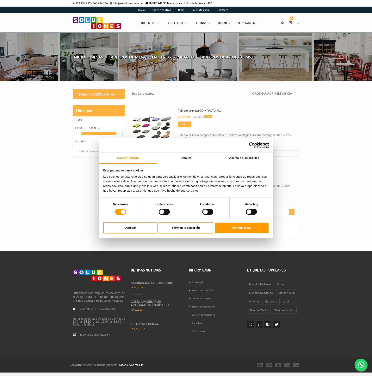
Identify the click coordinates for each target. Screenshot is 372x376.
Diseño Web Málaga (131, 364)
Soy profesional (200, 9)
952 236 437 (82, 3)
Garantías (197, 322)
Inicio (141, 9)
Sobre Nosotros (161, 9)
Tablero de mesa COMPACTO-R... (199, 110)
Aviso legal (197, 282)
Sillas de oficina (259, 310)
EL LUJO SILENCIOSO (145, 323)
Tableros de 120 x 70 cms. (96, 94)
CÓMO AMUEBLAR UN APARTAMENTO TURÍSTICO (150, 303)
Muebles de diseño (261, 292)
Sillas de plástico (284, 310)
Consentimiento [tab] (128, 157)
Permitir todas (241, 228)
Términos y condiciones (204, 306)
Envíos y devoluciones (203, 314)
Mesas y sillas (286, 292)
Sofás (280, 284)
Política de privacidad (203, 290)
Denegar (130, 228)
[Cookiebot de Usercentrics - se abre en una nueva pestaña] (252, 145)
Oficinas (254, 301)
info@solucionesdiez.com (128, 3)
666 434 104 (100, 3)
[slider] (78, 133)
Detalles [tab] (186, 157)
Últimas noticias (146, 269)
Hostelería (271, 301)
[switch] (164, 212)
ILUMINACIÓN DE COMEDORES (152, 282)
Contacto (222, 9)
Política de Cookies (201, 298)
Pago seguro (198, 331)
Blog (181, 9)
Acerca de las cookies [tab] (244, 157)
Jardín (286, 301)
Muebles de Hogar (260, 284)
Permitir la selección (186, 228)
